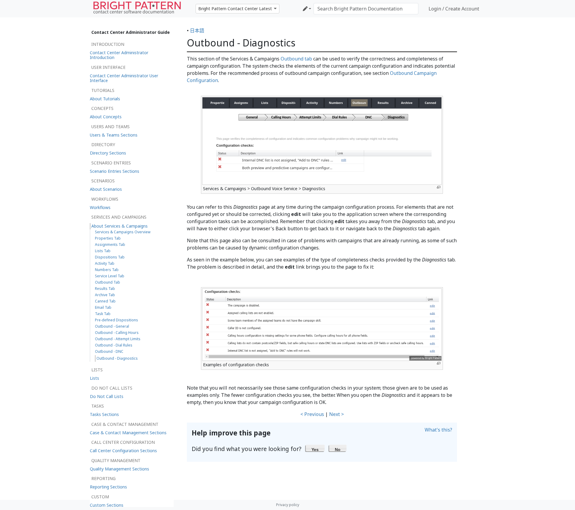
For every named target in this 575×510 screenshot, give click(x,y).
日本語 (197, 30)
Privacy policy (287, 504)
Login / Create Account (454, 8)
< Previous (312, 414)
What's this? (438, 429)
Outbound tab (296, 58)
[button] (315, 448)
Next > (336, 414)
